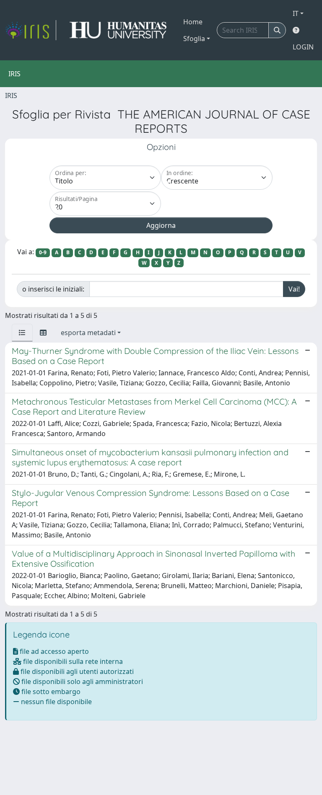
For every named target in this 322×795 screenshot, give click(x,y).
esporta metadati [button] (88, 332)
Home (193, 21)
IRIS (11, 95)
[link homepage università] (118, 30)
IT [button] (296, 13)
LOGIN (303, 47)
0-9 (43, 252)
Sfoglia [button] (194, 38)
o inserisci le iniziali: (53, 289)
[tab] (22, 332)
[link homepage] (30, 30)
